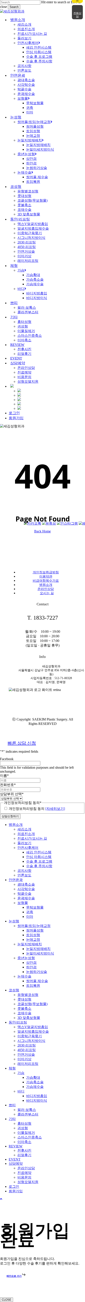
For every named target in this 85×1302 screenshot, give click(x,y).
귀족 (29, 912)
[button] (1, 1199)
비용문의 (24, 1177)
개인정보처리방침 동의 (37, 808)
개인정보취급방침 (46, 572)
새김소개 (24, 829)
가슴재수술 (35, 1087)
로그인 (14, 1186)
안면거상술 (26, 1054)
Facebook (7, 759)
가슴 (20, 1073)
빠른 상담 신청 (22, 743)
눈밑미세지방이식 (40, 953)
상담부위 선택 (12, 794)
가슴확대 (33, 1077)
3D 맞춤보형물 (28, 1018)
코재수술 (24, 1013)
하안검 (31, 967)
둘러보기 (24, 843)
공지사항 (24, 870)
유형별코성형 (27, 995)
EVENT (14, 1159)
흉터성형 (24, 1123)
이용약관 (45, 576)
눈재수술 (24, 976)
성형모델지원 (27, 1182)
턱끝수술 (24, 893)
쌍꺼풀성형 (35, 930)
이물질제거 (26, 1133)
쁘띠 (12, 1105)
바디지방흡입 (36, 1096)
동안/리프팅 (18, 1022)
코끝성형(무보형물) (32, 1004)
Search (14, 7)
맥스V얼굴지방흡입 (32, 1027)
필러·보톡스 (26, 1110)
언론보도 (24, 875)
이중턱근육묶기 (29, 1036)
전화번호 (8, 785)
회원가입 (16, 1191)
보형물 (22, 903)
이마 (29, 916)
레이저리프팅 (27, 1064)
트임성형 (33, 935)
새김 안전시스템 (38, 852)
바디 (20, 1091)
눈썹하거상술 (36, 972)
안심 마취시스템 (38, 857)
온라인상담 (45, 589)
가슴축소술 (35, 1082)
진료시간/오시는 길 (32, 838)
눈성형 (14, 921)
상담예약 (16, 1163)
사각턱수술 (26, 889)
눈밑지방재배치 (29, 944)
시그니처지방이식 (31, 1041)
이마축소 (24, 1142)
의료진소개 (26, 834)
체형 (12, 1068)
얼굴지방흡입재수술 (33, 1031)
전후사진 (24, 1150)
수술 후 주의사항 (39, 866)
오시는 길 (47, 593)
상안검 (31, 962)
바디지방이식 (36, 1100)
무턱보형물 (35, 907)
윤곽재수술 (26, 898)
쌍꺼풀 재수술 (37, 981)
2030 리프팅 (26, 1045)
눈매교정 (33, 939)
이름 (4, 775)
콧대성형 (24, 999)
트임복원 (33, 985)
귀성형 (22, 1128)
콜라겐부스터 (27, 1114)
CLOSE (6, 1299)
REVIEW (15, 1146)
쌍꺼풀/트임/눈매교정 (34, 926)
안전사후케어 (27, 847)
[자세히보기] (55, 808)
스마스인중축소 (29, 1137)
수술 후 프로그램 (39, 861)
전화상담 (77, 15)
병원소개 (45, 585)
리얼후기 (24, 1155)
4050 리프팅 (26, 1050)
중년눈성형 (26, 958)
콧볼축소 (24, 1008)
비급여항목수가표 (46, 580)
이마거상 (24, 1059)
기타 (12, 1119)
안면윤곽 (16, 880)
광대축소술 (26, 884)
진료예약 (24, 1173)
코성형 (14, 990)
